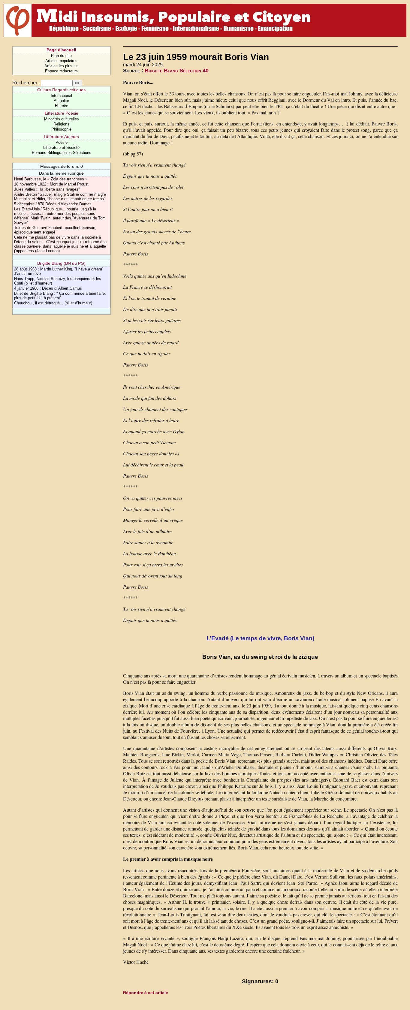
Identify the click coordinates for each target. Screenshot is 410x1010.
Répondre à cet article (145, 992)
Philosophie (61, 129)
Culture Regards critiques (61, 89)
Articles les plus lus (61, 66)
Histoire (61, 106)
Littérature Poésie (61, 113)
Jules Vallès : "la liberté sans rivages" (47, 189)
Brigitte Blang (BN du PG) (61, 263)
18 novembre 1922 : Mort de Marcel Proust (51, 184)
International (61, 95)
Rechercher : (26, 82)
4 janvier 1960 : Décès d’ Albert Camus (48, 288)
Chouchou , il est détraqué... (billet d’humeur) (53, 303)
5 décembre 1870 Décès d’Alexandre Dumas (53, 204)
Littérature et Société (61, 147)
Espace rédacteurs (61, 71)
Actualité (61, 100)
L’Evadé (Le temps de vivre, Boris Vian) (260, 638)
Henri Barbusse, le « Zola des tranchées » (50, 179)
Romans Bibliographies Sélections (61, 152)
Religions (61, 124)
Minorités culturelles (61, 119)
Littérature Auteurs (61, 136)
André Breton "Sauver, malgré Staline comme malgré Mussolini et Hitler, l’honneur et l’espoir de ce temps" (60, 196)
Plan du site (61, 55)
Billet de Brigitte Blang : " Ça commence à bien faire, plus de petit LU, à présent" (60, 295)
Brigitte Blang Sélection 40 (177, 71)
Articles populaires (61, 61)
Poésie (62, 142)
